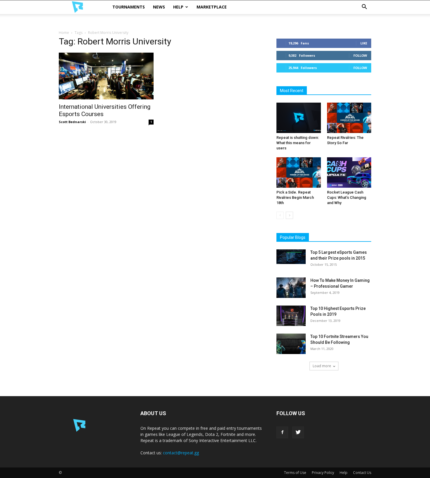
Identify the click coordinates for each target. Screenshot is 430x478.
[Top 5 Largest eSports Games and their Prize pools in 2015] (291, 256)
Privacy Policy (323, 472)
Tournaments (128, 7)
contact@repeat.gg (181, 452)
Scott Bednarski (72, 122)
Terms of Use (295, 472)
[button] (364, 7)
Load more (322, 365)
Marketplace (212, 7)
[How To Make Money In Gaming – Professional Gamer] (291, 287)
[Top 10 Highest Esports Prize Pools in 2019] (291, 316)
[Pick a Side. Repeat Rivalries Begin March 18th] (298, 172)
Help (178, 7)
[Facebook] (282, 432)
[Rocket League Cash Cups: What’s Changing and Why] (349, 172)
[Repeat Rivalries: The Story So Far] (349, 118)
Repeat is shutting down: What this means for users (297, 142)
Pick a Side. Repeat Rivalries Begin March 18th (295, 197)
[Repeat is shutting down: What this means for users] (298, 118)
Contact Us (362, 472)
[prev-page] (280, 215)
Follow (360, 55)
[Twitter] (298, 432)
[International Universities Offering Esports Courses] (106, 76)
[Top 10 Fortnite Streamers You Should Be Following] (291, 344)
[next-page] (289, 215)
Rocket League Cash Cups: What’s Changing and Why (346, 197)
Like (363, 43)
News (159, 7)
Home (64, 32)
